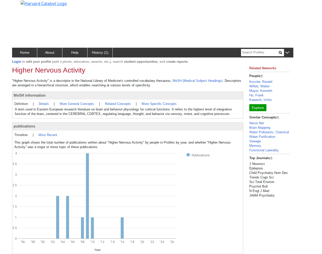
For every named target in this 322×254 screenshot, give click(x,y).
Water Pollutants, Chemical (269, 132)
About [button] (49, 52)
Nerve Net (256, 123)
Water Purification (262, 137)
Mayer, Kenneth (260, 91)
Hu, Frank (256, 95)
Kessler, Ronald (260, 82)
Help (74, 52)
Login (16, 62)
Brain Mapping (259, 128)
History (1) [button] (100, 52)
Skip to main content (21, 6)
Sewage (255, 141)
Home (24, 52)
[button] (287, 53)
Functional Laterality (264, 150)
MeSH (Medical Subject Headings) (198, 81)
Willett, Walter (259, 86)
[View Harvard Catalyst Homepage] (44, 3)
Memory (255, 146)
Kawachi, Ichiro (260, 100)
